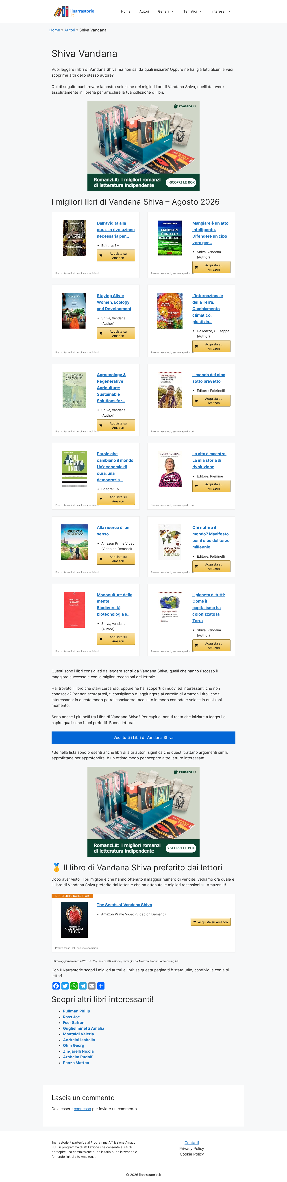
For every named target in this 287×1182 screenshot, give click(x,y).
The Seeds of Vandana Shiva (124, 904)
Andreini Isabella (79, 1040)
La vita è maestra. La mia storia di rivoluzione (209, 460)
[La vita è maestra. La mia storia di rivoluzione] (170, 469)
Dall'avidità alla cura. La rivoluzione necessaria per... (116, 230)
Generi (163, 11)
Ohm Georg (73, 1045)
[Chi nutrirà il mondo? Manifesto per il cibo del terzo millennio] (170, 542)
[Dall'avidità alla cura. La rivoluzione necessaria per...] (74, 238)
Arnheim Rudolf (78, 1057)
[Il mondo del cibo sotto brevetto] (170, 390)
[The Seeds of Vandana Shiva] (74, 920)
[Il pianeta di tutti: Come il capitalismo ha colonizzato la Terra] (170, 610)
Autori (144, 11)
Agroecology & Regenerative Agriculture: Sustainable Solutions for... (111, 387)
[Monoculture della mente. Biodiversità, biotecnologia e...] (74, 610)
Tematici (190, 11)
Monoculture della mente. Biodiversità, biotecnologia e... (114, 604)
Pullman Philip (76, 1011)
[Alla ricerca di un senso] (74, 542)
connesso (82, 1109)
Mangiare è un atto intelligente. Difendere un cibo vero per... (210, 233)
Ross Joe (71, 1017)
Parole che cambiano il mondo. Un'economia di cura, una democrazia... (116, 466)
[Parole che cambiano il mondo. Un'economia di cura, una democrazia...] (74, 469)
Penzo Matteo (76, 1062)
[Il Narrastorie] (74, 11)
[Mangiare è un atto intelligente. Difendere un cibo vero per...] (170, 238)
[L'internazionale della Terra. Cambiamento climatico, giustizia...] (170, 311)
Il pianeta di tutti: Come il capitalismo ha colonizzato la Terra (208, 607)
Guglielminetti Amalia (83, 1028)
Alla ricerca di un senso (113, 530)
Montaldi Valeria (78, 1034)
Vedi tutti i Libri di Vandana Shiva (143, 737)
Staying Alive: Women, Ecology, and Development (114, 302)
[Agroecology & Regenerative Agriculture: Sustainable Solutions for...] (74, 390)
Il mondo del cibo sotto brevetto (208, 378)
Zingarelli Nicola (78, 1051)
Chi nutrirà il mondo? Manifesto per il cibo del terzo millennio (211, 537)
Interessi (218, 11)
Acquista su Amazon (118, 256)
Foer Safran (74, 1022)
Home (125, 11)
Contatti (192, 1142)
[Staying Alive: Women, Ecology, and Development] (74, 311)
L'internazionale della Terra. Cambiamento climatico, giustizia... (207, 308)
